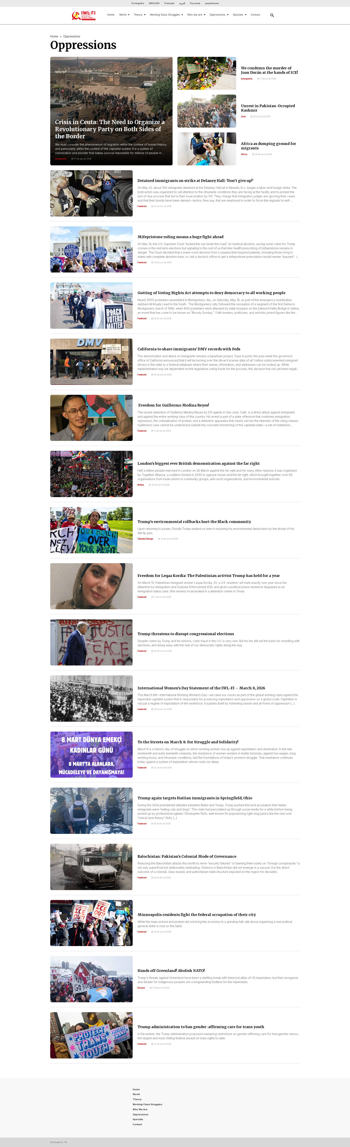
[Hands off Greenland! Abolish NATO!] (91, 979)
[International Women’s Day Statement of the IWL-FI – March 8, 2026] (91, 698)
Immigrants (246, 79)
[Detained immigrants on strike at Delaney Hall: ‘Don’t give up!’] (91, 193)
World (122, 14)
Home (110, 14)
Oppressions (217, 14)
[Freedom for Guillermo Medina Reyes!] (91, 418)
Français (169, 3)
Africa (244, 154)
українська (212, 3)
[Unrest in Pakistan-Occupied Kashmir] (206, 111)
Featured (142, 206)
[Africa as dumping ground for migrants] (206, 148)
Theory (138, 14)
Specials (238, 14)
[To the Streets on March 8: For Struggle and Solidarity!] (91, 755)
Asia (243, 116)
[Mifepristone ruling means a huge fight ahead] (91, 249)
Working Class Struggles (165, 14)
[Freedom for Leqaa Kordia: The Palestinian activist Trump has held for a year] (91, 586)
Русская (195, 3)
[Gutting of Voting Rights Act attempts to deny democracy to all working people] (91, 305)
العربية (182, 3)
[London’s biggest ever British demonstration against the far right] (91, 474)
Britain (141, 485)
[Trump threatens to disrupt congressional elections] (91, 642)
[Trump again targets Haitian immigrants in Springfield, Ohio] (91, 811)
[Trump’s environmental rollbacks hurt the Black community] (91, 530)
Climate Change (145, 539)
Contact (255, 14)
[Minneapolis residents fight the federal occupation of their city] (91, 923)
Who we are (194, 14)
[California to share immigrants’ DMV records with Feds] (91, 362)
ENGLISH (154, 3)
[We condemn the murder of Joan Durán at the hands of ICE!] (206, 73)
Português (137, 3)
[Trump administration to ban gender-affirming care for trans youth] (91, 1035)
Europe (141, 988)
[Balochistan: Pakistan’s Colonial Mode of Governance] (91, 867)
